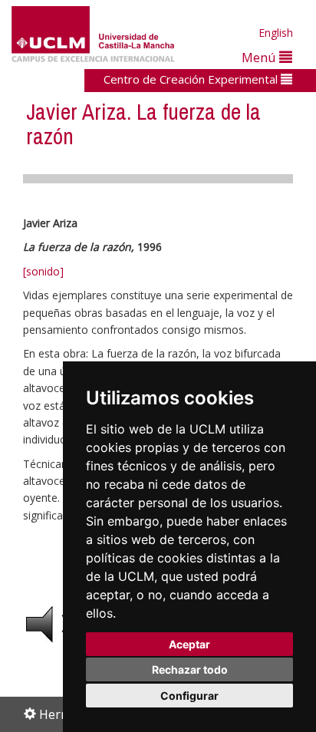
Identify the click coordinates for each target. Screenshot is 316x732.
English (275, 32)
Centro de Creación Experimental (192, 79)
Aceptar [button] (189, 644)
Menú (260, 57)
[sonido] (43, 271)
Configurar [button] (189, 695)
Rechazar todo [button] (190, 669)
